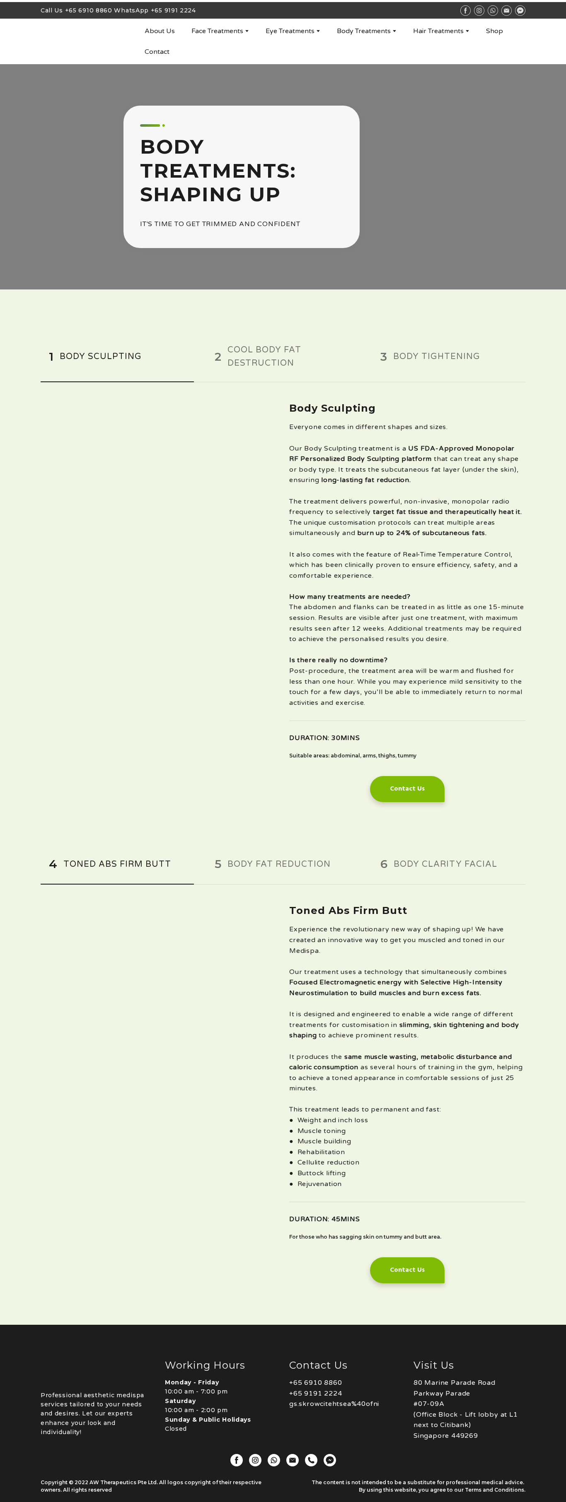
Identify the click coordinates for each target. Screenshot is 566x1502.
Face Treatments (217, 31)
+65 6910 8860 (88, 10)
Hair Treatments (438, 31)
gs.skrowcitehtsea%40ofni (334, 1404)
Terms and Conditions (494, 1490)
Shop (494, 31)
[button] (117, 356)
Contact (157, 52)
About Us (160, 31)
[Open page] (86, 41)
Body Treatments (364, 31)
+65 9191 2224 (173, 10)
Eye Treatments (290, 31)
